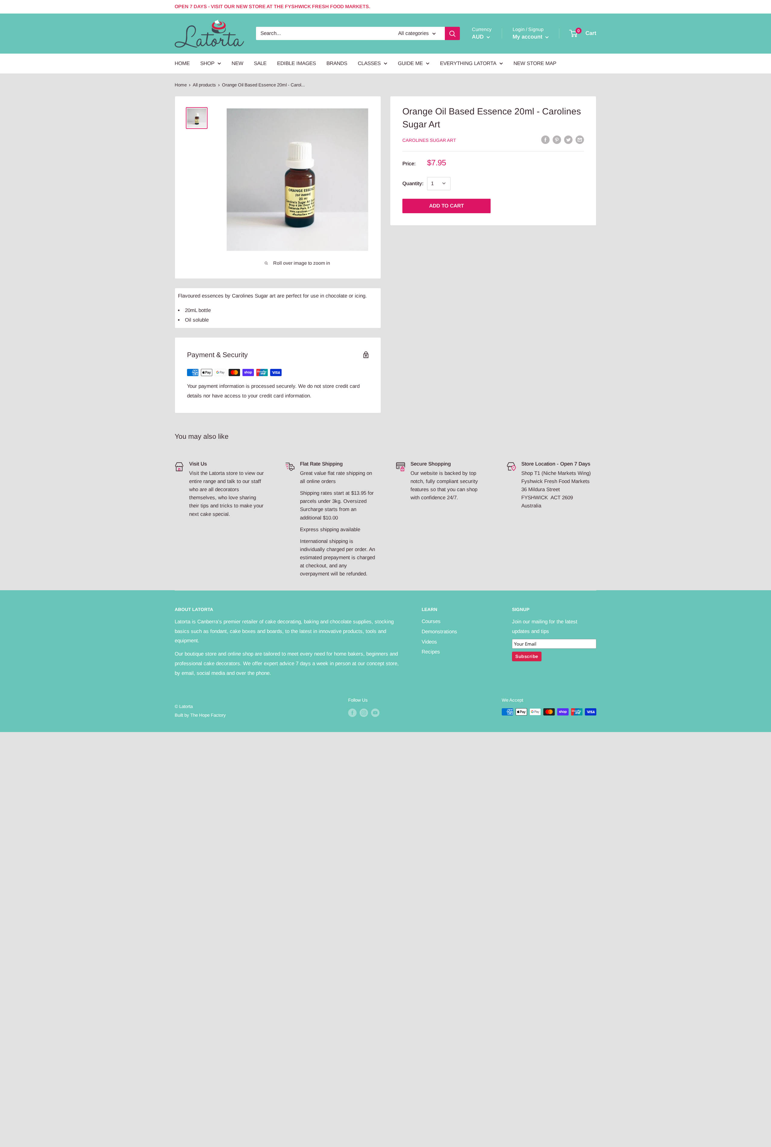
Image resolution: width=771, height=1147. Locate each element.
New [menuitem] (237, 63)
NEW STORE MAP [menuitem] (534, 63)
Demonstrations (439, 631)
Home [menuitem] (182, 63)
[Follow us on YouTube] (375, 712)
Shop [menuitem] (207, 63)
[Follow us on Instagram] (364, 712)
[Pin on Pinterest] (557, 140)
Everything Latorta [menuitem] (468, 63)
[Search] (452, 33)
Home (181, 84)
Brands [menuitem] (336, 63)
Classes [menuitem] (369, 63)
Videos (429, 642)
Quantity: (412, 183)
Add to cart (446, 205)
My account (528, 37)
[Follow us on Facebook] (352, 712)
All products (204, 84)
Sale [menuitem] (260, 63)
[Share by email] (580, 140)
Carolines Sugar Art (429, 140)
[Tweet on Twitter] (568, 140)
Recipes (431, 652)
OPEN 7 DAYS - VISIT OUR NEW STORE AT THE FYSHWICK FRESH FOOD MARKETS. (272, 6)
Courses (431, 621)
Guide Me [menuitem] (410, 63)
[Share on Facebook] (545, 140)
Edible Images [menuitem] (296, 63)
